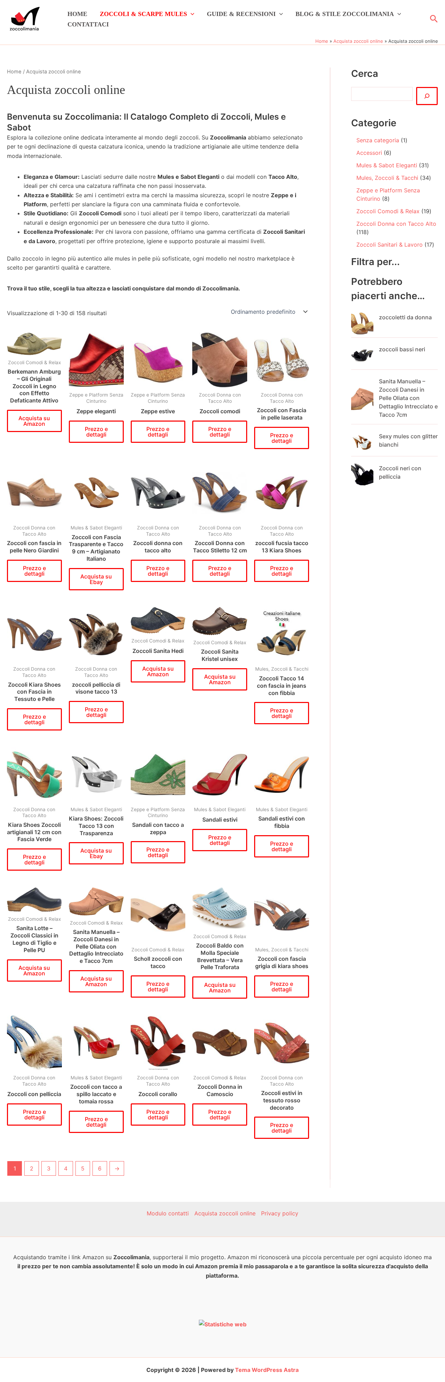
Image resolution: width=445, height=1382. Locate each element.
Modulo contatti (168, 1213)
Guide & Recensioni (241, 13)
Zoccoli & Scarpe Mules (143, 13)
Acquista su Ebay (96, 579)
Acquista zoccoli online (225, 1213)
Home (77, 13)
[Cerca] (427, 96)
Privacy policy (279, 1213)
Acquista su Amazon (34, 421)
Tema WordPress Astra (267, 1369)
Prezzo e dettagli (96, 431)
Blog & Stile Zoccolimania (345, 13)
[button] (190, 14)
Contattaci (88, 24)
